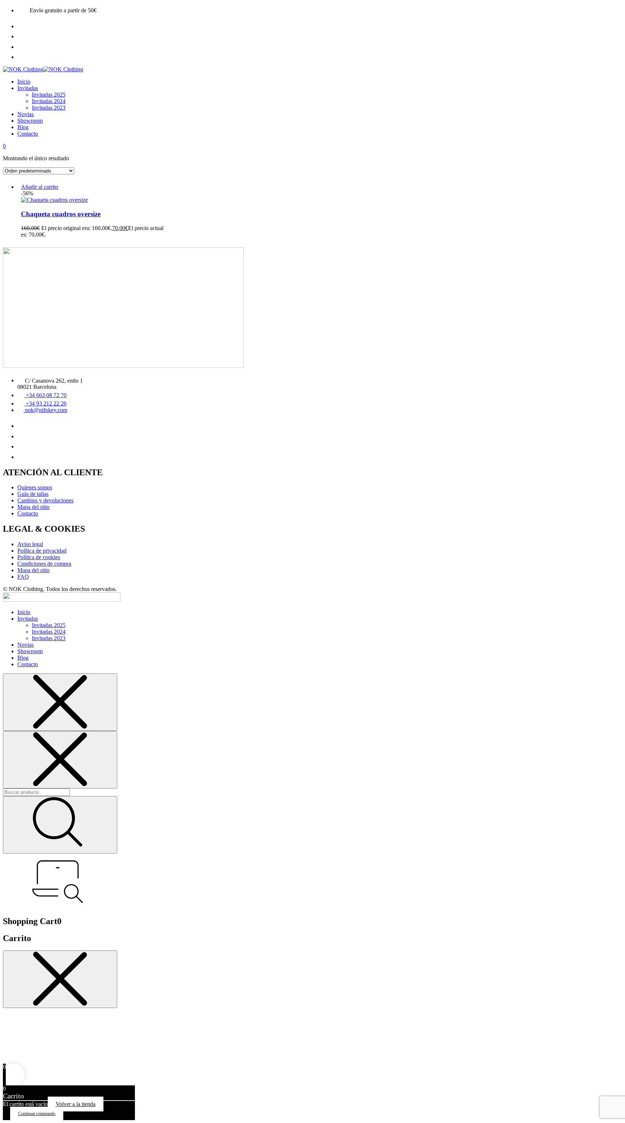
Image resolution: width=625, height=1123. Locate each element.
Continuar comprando (36, 1113)
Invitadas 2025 (48, 95)
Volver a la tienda (75, 1104)
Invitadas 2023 (48, 108)
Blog (23, 127)
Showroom (30, 121)
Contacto (27, 134)
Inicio (23, 81)
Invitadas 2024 (48, 101)
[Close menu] (60, 702)
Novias (25, 114)
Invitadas (27, 88)
